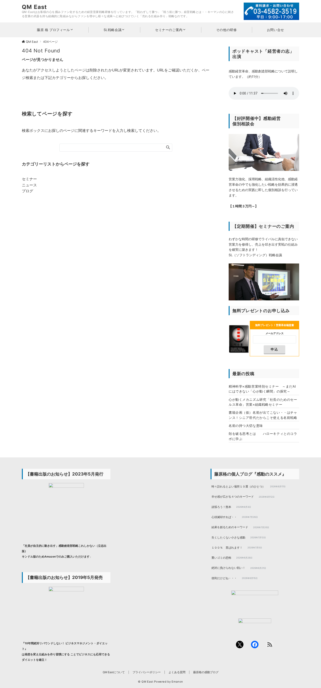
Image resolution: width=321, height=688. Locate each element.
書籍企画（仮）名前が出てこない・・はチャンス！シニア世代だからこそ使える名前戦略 (263, 414)
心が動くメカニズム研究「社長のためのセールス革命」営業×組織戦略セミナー (263, 401)
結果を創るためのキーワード (229, 527)
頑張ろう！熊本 (221, 507)
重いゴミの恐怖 (221, 557)
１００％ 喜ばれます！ (227, 547)
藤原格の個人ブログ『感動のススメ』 (250, 473)
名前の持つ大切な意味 (246, 426)
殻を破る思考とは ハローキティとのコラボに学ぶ (263, 436)
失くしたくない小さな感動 (228, 537)
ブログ (27, 191)
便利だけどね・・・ (224, 578)
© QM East (145, 681)
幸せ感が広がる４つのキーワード (232, 496)
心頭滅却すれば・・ (224, 517)
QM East (34, 7)
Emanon (177, 681)
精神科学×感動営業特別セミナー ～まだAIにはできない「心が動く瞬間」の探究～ (262, 388)
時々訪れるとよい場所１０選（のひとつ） (238, 486)
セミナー (29, 179)
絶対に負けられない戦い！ (228, 568)
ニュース (29, 185)
